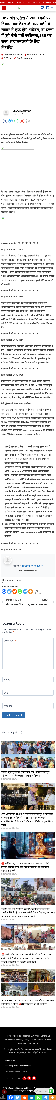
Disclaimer (46, 3)
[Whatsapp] (20, 591)
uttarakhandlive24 (32, 565)
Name (7, 679)
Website (8, 706)
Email (7, 692)
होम (5, 1049)
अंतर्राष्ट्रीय (19, 1049)
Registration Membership (28, 1043)
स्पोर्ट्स (35, 1052)
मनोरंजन (28, 1049)
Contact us (36, 3)
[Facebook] (4, 591)
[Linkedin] (31, 1097)
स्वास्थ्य (44, 1052)
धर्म (44, 1049)
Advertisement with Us (41, 1039)
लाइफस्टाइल (21, 1052)
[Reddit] (14, 591)
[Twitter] (9, 591)
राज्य (11, 1052)
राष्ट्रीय (10, 1049)
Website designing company (23, 1091)
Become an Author (22, 3)
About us (10, 3)
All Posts (17, 115)
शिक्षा (29, 1052)
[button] (4, 8)
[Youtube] (34, 1078)
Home (2, 3)
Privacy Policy (22, 1039)
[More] (30, 591)
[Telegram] (25, 591)
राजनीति (38, 1049)
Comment (10, 640)
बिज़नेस (49, 1049)
